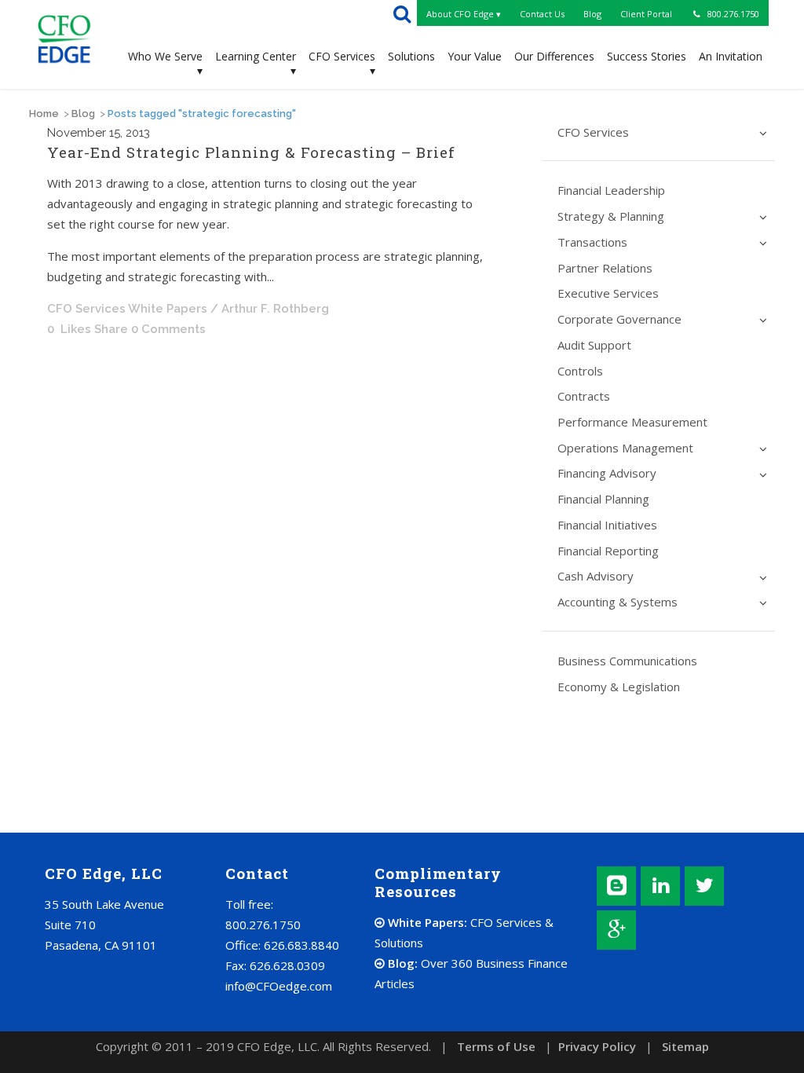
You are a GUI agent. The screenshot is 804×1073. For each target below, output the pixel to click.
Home (44, 113)
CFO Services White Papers (127, 309)
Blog (83, 113)
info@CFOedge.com (278, 986)
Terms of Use (496, 1046)
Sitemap (685, 1046)
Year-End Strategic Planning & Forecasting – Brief (251, 152)
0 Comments (168, 329)
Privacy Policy (597, 1046)
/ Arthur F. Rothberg (269, 309)
